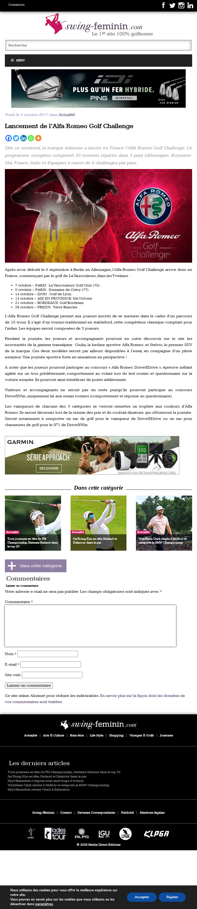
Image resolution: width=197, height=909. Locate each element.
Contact (66, 813)
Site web (13, 675)
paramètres (44, 904)
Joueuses (166, 735)
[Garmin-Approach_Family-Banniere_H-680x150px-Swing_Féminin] (98, 455)
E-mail (12, 664)
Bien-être (77, 735)
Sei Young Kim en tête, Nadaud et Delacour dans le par (47, 776)
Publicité (127, 813)
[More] (38, 138)
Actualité (66, 114)
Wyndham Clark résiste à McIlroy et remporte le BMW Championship (59, 785)
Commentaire (19, 601)
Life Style (96, 735)
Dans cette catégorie (98, 487)
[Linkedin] (23, 138)
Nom (10, 653)
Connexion (16, 5)
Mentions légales (152, 813)
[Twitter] (16, 138)
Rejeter (172, 897)
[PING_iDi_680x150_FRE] (98, 88)
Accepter (142, 897)
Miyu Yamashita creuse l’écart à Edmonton (39, 790)
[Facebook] (8, 138)
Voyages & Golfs (142, 735)
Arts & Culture (53, 735)
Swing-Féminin (43, 813)
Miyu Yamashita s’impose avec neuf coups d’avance (46, 781)
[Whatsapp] (31, 138)
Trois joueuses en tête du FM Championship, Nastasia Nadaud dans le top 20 (64, 772)
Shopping (116, 735)
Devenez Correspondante (96, 813)
